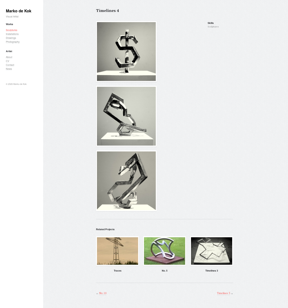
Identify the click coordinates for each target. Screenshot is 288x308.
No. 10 (102, 293)
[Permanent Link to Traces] (117, 251)
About (9, 57)
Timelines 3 (211, 270)
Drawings (11, 37)
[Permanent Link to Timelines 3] (211, 251)
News (9, 68)
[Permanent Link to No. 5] (164, 251)
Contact (10, 64)
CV (7, 61)
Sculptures (11, 30)
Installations (12, 33)
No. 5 (165, 270)
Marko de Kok (18, 11)
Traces (117, 270)
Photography (13, 41)
